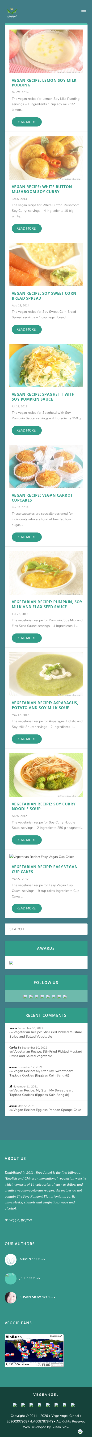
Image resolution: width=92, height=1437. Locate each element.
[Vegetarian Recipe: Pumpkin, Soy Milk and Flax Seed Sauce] (46, 573)
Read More (26, 122)
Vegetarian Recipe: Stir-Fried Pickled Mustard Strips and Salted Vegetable (45, 1034)
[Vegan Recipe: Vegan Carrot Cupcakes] (46, 466)
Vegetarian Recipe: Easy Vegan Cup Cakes (45, 869)
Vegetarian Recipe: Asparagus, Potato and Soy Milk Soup (45, 705)
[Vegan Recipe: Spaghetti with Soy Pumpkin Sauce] (46, 365)
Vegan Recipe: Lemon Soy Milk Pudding (44, 83)
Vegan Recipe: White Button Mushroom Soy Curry (42, 189)
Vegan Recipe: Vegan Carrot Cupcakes (42, 498)
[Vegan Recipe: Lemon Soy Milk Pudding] (46, 51)
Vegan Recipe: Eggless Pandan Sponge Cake (47, 1110)
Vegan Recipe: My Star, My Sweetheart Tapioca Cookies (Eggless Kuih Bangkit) (41, 1073)
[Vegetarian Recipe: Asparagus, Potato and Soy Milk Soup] (46, 674)
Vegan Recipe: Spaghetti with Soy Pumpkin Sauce (43, 397)
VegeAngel (46, 1394)
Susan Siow (60, 1427)
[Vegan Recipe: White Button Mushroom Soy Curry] (46, 158)
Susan (13, 1028)
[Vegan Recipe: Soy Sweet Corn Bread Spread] (46, 265)
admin (13, 1067)
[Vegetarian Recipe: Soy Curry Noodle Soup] (46, 775)
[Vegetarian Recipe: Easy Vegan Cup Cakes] (46, 857)
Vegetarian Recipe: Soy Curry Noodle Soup (44, 806)
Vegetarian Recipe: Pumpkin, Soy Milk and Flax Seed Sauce (47, 604)
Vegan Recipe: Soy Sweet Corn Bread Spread (44, 296)
